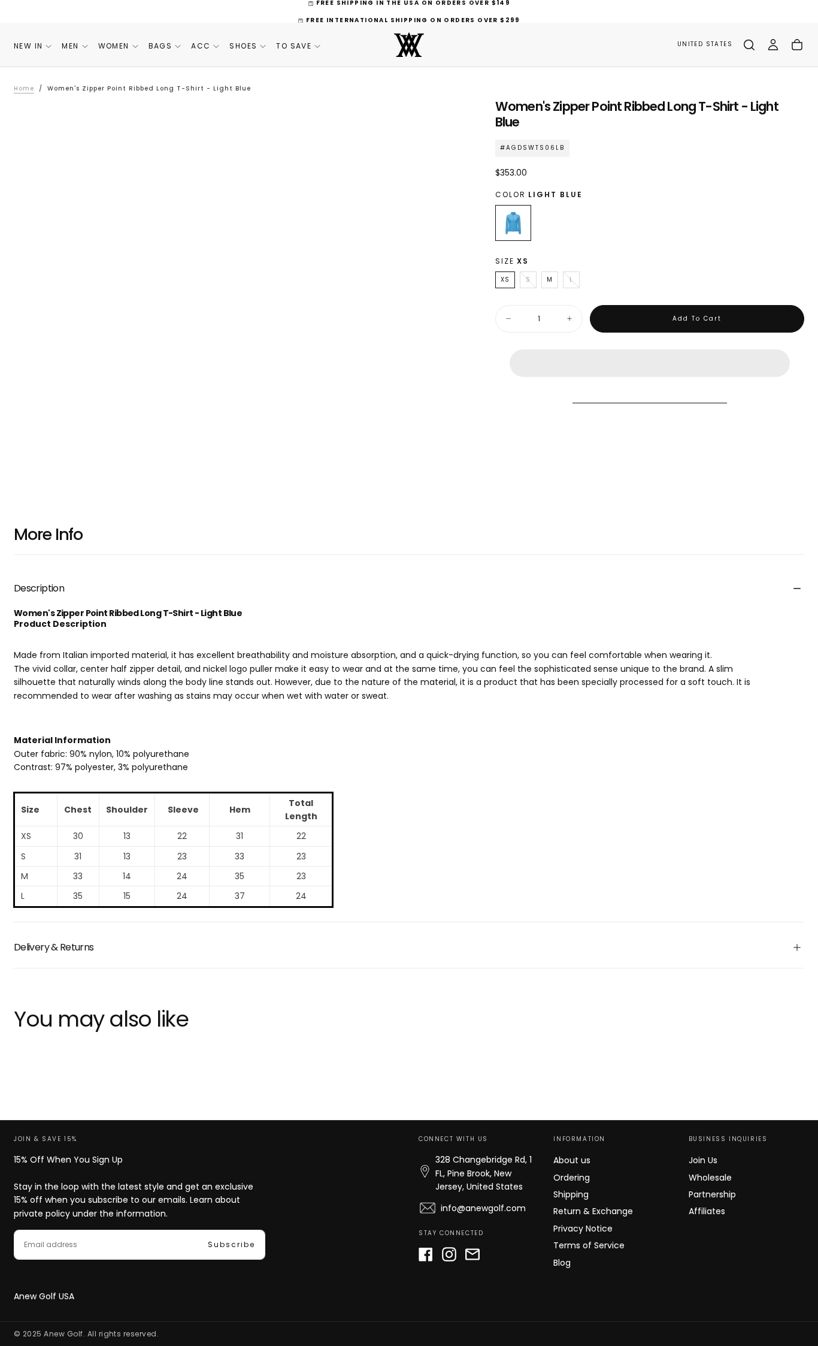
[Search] (749, 45)
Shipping (571, 1194)
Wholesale (710, 1178)
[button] (649, 353)
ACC (200, 46)
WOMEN (113, 46)
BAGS (160, 46)
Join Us (703, 1160)
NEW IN (28, 46)
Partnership (712, 1194)
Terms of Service (589, 1245)
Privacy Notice (583, 1229)
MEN (70, 46)
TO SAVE (293, 46)
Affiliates (707, 1211)
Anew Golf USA (44, 1296)
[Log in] (773, 45)
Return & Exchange (593, 1211)
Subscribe (231, 1244)
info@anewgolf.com (483, 1208)
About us (571, 1160)
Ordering (571, 1178)
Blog (562, 1263)
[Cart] (797, 45)
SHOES (243, 46)
